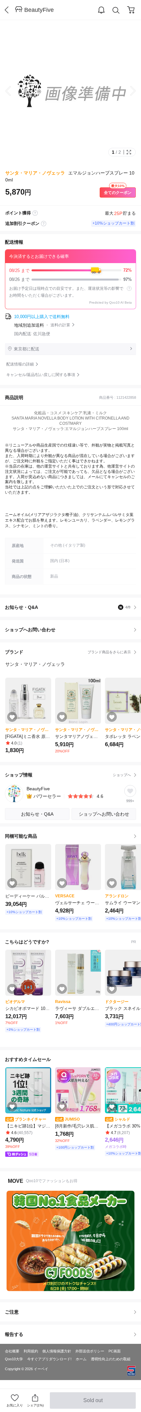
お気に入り (15, 1405)
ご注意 (12, 1312)
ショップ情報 (68, 774)
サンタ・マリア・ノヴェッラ (35, 173)
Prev (13, 91)
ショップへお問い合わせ (73, 629)
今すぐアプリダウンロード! (49, 1359)
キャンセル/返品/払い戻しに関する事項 (40, 374)
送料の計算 (60, 325)
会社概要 (12, 1351)
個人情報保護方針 (56, 1351)
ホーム (81, 1359)
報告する (14, 1334)
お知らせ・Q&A (68, 607)
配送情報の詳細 (20, 364)
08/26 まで (70, 279)
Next (128, 91)
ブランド (68, 652)
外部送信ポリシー (89, 1351)
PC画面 (115, 1351)
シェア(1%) (35, 1405)
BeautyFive (39, 10)
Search (116, 10)
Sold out (93, 1403)
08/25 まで (70, 270)
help (129, 288)
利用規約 (31, 1351)
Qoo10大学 (14, 1359)
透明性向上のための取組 (111, 1359)
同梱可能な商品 (21, 836)
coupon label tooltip (44, 223)
